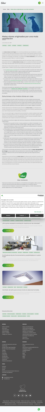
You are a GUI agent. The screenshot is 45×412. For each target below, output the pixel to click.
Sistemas (4, 341)
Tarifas (23, 345)
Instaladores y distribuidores (29, 332)
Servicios (24, 324)
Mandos (4, 366)
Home (4, 9)
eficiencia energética (11, 313)
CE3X (23, 357)
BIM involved (25, 338)
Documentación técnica (28, 344)
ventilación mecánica (6, 316)
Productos (4, 359)
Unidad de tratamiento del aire (9, 344)
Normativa (4, 328)
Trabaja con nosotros (7, 334)
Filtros (3, 369)
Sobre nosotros (5, 326)
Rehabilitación (5, 357)
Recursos (24, 341)
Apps (23, 356)
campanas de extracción (16, 80)
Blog (8, 9)
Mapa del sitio (6, 401)
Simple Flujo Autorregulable (8, 348)
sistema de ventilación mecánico (19, 88)
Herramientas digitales (27, 328)
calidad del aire (18, 313)
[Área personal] (39, 3)
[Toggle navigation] (42, 3)
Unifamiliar (4, 354)
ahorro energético (30, 313)
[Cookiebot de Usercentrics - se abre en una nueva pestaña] (38, 195)
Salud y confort (14, 316)
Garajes (3, 350)
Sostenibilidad (5, 331)
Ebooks (24, 351)
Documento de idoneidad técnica (30, 347)
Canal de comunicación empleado (25, 404)
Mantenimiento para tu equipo (29, 334)
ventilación (24, 313)
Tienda (3, 363)
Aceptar (36, 215)
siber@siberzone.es (8, 377)
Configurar (22, 215)
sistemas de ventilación (22, 316)
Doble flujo (4, 345)
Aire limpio (5, 45)
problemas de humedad (11, 69)
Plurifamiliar (5, 356)
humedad (36, 313)
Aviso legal (33, 401)
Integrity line (37, 404)
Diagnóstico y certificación (28, 329)
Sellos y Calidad (5, 332)
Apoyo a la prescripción (27, 326)
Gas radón (4, 353)
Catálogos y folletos (27, 348)
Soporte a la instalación (27, 331)
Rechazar (8, 215)
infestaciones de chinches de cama (32, 83)
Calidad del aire (25, 45)
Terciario (4, 351)
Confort (9, 45)
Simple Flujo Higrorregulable (9, 347)
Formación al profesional (28, 335)
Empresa (4, 324)
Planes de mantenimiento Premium (10, 371)
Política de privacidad (15, 401)
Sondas (4, 367)
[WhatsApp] (39, 409)
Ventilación (19, 45)
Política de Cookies (25, 401)
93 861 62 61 (7, 378)
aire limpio (4, 313)
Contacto (4, 374)
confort (28, 316)
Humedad (14, 45)
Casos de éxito (5, 329)
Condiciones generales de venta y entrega (26, 402)
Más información (37, 211)
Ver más (8, 230)
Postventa (24, 337)
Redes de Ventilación (7, 360)
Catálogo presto (26, 350)
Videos (24, 354)
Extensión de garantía (7, 372)
